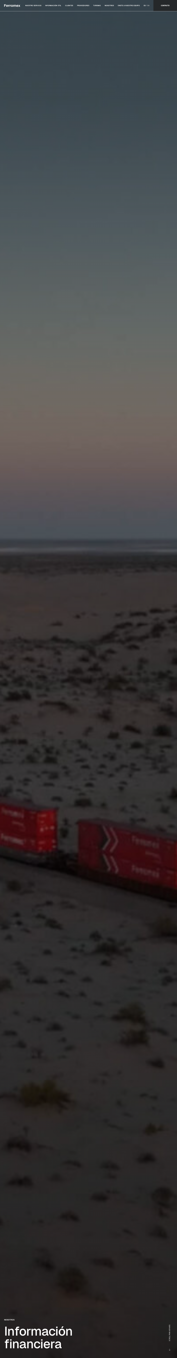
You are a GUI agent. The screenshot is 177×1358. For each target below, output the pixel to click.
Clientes (69, 5)
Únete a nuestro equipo (129, 5)
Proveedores (83, 5)
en (148, 5)
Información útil (53, 5)
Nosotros (109, 5)
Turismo (97, 5)
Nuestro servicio (33, 5)
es (145, 5)
